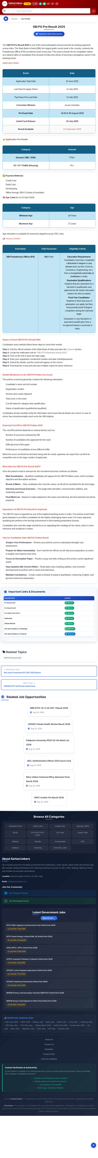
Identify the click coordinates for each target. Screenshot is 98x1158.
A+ (48, 3)
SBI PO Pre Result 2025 (12, 658)
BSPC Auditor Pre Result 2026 (49, 797)
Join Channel (70, 628)
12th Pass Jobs (27, 1025)
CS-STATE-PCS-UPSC (38, 833)
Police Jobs (61, 1022)
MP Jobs (51, 1029)
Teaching (38, 848)
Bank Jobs (50, 1022)
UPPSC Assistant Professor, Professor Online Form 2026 (29, 959)
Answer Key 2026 (77, 1025)
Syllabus (15, 848)
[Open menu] (57, 3)
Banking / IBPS (83, 826)
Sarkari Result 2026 (43, 1025)
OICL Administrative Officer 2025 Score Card (49, 761)
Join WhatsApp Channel (19, 901)
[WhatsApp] (44, 3)
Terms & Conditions (49, 1059)
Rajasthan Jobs (28, 1029)
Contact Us (49, 1044)
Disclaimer (49, 1049)
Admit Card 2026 (60, 1025)
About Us (49, 1039)
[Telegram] (40, 3)
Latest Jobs (83, 832)
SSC (82, 841)
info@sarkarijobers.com (17, 881)
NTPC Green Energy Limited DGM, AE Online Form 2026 (29, 936)
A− (53, 3)
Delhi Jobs (41, 1029)
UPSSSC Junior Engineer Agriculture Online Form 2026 (29, 970)
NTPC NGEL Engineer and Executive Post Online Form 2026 (30, 925)
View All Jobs (48, 918)
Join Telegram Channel (18, 893)
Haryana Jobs (63, 1029)
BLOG (15, 832)
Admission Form (15, 826)
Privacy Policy (49, 1054)
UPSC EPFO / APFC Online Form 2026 (21, 948)
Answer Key (60, 826)
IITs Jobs (60, 832)
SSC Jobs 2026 (12, 1022)
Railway (15, 841)
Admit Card (38, 826)
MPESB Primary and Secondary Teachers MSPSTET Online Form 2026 (35, 993)
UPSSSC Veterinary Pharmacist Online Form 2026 (26, 982)
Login (28, 3)
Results (14, 19)
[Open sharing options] (93, 1145)
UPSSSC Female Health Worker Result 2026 (49, 724)
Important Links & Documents (50, 34)
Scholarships (60, 841)
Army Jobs (73, 1022)
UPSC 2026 (25, 1022)
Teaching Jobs (86, 1022)
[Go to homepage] (6, 18)
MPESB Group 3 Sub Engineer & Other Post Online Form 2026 (31, 1001)
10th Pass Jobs (12, 1025)
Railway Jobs (38, 1022)
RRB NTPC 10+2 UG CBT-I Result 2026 (49, 708)
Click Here (70, 603)
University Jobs (60, 848)
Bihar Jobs (15, 1029)
